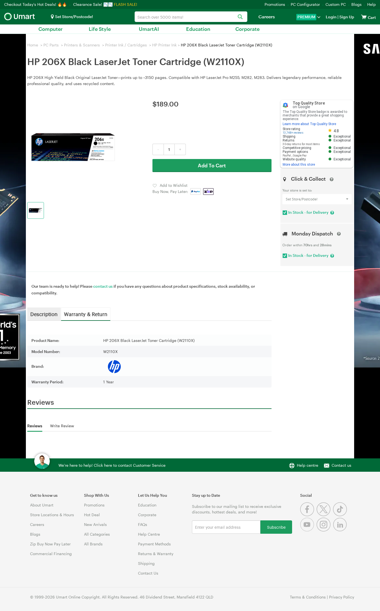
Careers (266, 16)
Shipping (146, 563)
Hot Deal (92, 514)
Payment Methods (154, 544)
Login (331, 16)
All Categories (97, 534)
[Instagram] (325, 530)
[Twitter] (325, 514)
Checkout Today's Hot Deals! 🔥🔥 (36, 4)
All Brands (93, 544)
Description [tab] (44, 314)
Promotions (275, 4)
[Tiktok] (340, 514)
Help (371, 4)
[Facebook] (308, 514)
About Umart (41, 505)
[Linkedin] (340, 530)
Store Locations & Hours (52, 514)
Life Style (100, 29)
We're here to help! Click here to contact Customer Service (112, 465)
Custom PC (335, 4)
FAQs (142, 524)
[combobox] (191, 16)
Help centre (307, 465)
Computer (50, 29)
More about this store (299, 165)
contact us (103, 286)
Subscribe (276, 527)
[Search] (240, 17)
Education (198, 29)
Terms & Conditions (308, 597)
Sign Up (346, 16)
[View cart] (364, 16)
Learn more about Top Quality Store (309, 124)
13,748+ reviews (293, 132)
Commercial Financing (51, 553)
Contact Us (148, 573)
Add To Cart (212, 165)
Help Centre (149, 534)
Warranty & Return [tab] (85, 314)
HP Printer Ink (164, 45)
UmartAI (149, 29)
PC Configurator (305, 4)
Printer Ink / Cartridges (126, 45)
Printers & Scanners (82, 45)
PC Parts (51, 45)
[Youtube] (308, 530)
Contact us (341, 465)
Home (32, 45)
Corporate (247, 29)
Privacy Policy (341, 597)
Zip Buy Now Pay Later (50, 544)
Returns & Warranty (155, 553)
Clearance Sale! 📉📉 (93, 4)
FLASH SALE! (125, 4)
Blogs (356, 4)
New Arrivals (95, 524)
